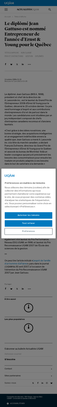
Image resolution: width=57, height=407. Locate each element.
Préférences (28, 231)
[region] (28, 204)
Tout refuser (28, 223)
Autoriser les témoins (29, 215)
